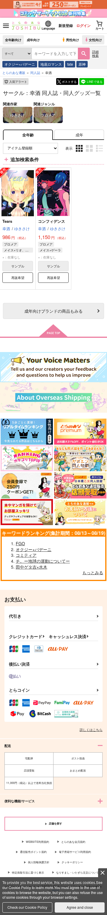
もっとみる (92, 572)
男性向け (72, 39)
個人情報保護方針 (38, 862)
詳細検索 (95, 53)
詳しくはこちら (91, 729)
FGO (20, 543)
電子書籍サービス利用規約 (75, 852)
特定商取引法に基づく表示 (28, 872)
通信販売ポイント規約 (33, 852)
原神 (82, 64)
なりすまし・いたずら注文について (77, 872)
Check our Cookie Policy (27, 907)
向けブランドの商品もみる (53, 311)
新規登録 (66, 25)
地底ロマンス (51, 64)
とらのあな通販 (13, 72)
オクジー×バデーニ (19, 64)
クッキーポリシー (72, 862)
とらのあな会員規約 (73, 842)
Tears (7, 221)
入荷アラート (18, 82)
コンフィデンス (51, 221)
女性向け (95, 39)
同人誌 (35, 72)
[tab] (79, 135)
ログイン (83, 25)
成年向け (33, 39)
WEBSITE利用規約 (37, 842)
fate (70, 64)
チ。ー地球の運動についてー (43, 561)
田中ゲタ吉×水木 (31, 567)
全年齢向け (13, 39)
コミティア (26, 555)
